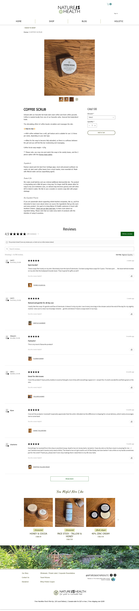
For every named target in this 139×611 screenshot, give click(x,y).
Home (26, 32)
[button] (109, 4)
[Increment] (95, 125)
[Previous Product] (21, 520)
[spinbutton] (92, 125)
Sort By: (118, 255)
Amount (91, 114)
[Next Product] (118, 520)
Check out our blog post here (45, 208)
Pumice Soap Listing (45, 154)
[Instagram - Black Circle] (115, 575)
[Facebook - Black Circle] (111, 575)
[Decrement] (89, 125)
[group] (69, 520)
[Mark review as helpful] (131, 276)
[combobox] (101, 117)
